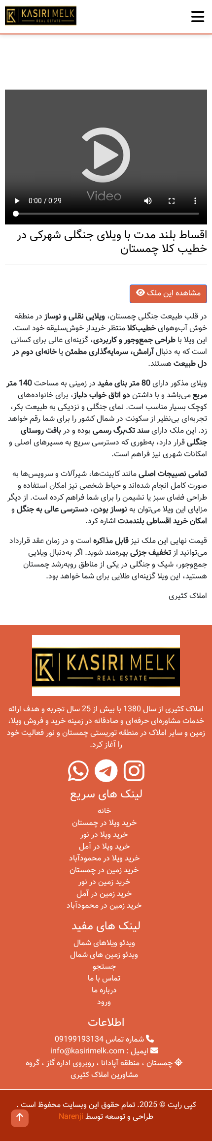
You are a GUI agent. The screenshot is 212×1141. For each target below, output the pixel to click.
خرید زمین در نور (104, 882)
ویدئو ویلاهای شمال (104, 943)
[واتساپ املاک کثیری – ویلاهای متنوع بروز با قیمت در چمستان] (78, 778)
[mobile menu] (197, 14)
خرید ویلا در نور (104, 835)
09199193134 (79, 1040)
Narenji (71, 1117)
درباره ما (104, 990)
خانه (104, 811)
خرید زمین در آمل (104, 894)
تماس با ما (104, 979)
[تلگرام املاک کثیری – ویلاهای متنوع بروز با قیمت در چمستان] (106, 778)
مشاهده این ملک (173, 293)
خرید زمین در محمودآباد (104, 906)
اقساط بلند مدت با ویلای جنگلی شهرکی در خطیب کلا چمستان (112, 242)
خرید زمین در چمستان (104, 870)
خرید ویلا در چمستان (104, 823)
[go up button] (20, 1118)
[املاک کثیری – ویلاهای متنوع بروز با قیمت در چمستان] (40, 15)
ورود (104, 1002)
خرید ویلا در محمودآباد (104, 859)
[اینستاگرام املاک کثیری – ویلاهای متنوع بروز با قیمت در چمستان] (134, 778)
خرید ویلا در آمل (104, 847)
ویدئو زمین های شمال (104, 955)
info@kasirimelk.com (87, 1052)
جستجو (104, 967)
